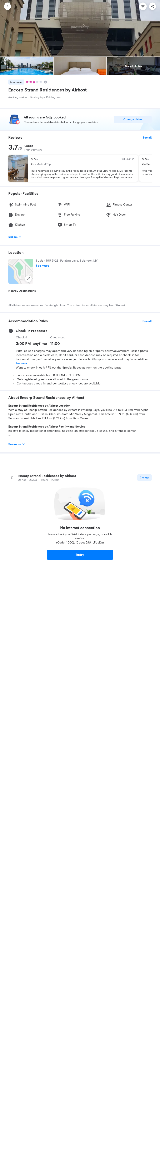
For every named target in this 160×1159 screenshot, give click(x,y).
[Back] (7, 6)
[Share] (152, 6)
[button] (20, 271)
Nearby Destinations (22, 291)
